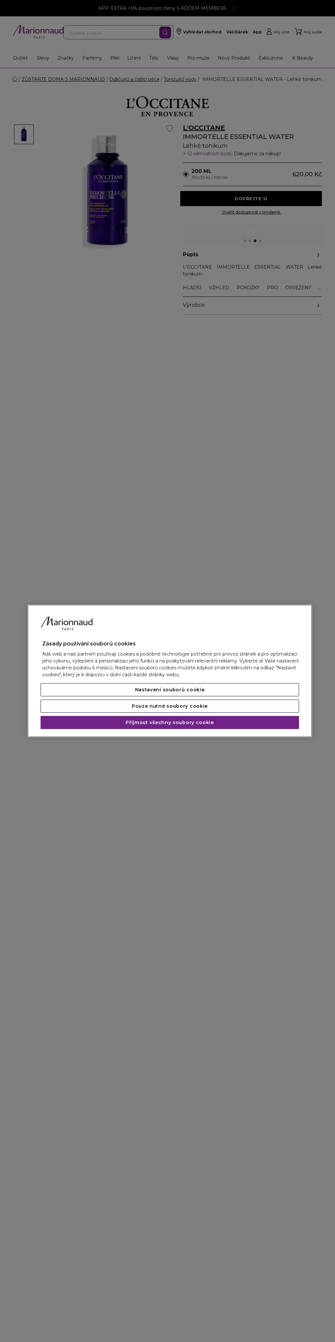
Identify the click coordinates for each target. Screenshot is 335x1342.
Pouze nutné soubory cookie (170, 706)
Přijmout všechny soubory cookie (170, 723)
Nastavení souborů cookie (170, 690)
